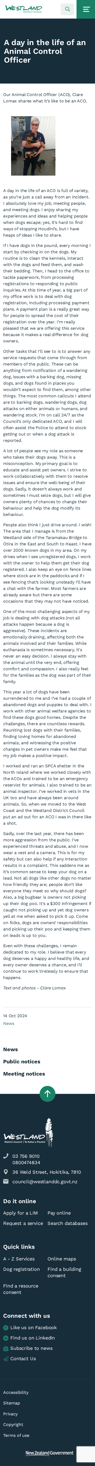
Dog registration (21, 1269)
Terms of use (16, 1435)
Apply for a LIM (20, 1213)
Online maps (62, 1258)
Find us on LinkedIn (32, 1338)
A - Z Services (19, 1258)
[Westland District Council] (23, 9)
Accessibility (15, 1392)
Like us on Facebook (33, 1327)
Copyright (13, 1424)
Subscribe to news (31, 1348)
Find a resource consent (20, 1289)
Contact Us (23, 1358)
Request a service (23, 1223)
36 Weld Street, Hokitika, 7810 (46, 1172)
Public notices (21, 1061)
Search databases (68, 1223)
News (8, 1023)
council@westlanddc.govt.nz (45, 1181)
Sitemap (11, 1403)
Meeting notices (24, 1074)
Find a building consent (64, 1272)
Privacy (10, 1413)
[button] (23, 9)
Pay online (59, 1213)
